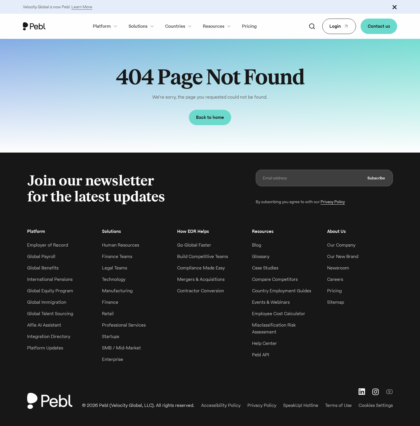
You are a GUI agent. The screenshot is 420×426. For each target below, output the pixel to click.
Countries (175, 26)
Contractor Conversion (200, 290)
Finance (110, 302)
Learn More (81, 7)
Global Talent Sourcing (50, 313)
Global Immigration (46, 302)
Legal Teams (114, 268)
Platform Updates (45, 348)
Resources (213, 26)
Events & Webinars (271, 302)
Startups (110, 336)
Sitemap (335, 302)
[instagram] (375, 391)
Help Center (264, 343)
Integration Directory (48, 336)
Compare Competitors (275, 279)
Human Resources (120, 245)
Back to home (210, 117)
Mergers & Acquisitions (201, 279)
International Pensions (50, 279)
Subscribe (376, 178)
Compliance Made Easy (201, 268)
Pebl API (260, 354)
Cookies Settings (376, 405)
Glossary (260, 256)
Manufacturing (117, 290)
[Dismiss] (394, 6)
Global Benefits (43, 268)
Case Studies (265, 268)
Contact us (379, 26)
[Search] (312, 26)
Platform (102, 26)
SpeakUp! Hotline (300, 405)
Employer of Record (47, 245)
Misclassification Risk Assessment (274, 328)
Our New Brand (342, 256)
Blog (256, 245)
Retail (108, 313)
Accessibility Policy (221, 405)
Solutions (138, 26)
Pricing (249, 26)
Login (335, 26)
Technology (113, 279)
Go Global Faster (194, 245)
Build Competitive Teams (202, 256)
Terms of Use (338, 405)
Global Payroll (41, 256)
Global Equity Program (50, 290)
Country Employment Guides (281, 290)
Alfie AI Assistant (44, 325)
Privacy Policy (333, 202)
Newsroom (338, 268)
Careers (335, 279)
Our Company (341, 245)
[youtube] (389, 391)
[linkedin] (362, 391)
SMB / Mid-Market (121, 348)
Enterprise (112, 359)
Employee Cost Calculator (278, 313)
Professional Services (124, 325)
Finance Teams (117, 256)
